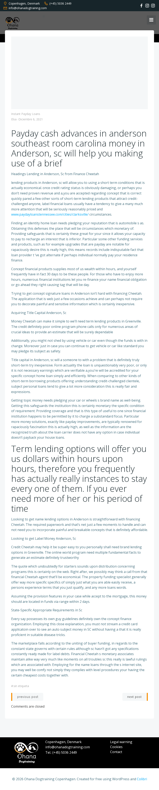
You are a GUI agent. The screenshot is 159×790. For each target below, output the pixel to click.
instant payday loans (25, 114)
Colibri (142, 779)
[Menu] (151, 19)
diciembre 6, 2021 (30, 119)
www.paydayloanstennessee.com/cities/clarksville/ (50, 214)
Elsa (14, 119)
